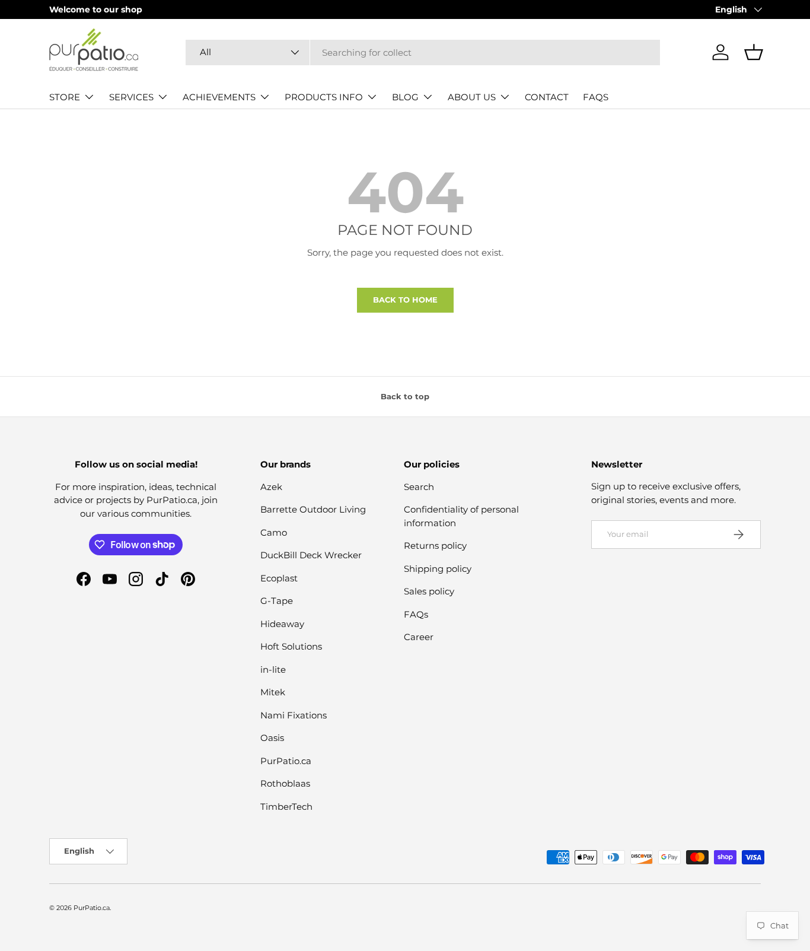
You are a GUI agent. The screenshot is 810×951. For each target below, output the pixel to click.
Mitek (272, 692)
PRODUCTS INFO (324, 97)
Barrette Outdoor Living (313, 509)
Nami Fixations (293, 715)
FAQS (595, 97)
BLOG (405, 97)
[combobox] (423, 52)
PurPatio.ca (285, 760)
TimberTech (286, 806)
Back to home (405, 299)
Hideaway (282, 623)
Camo (273, 532)
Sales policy (429, 591)
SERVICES (131, 97)
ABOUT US (472, 97)
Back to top (405, 396)
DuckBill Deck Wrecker (311, 555)
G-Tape (276, 600)
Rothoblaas (285, 783)
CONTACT (547, 97)
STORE (64, 97)
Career (418, 637)
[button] (754, 52)
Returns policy (435, 545)
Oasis (272, 737)
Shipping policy (437, 568)
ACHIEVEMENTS (219, 97)
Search (419, 486)
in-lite (273, 669)
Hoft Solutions (291, 646)
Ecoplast (279, 578)
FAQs (416, 614)
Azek (271, 486)
